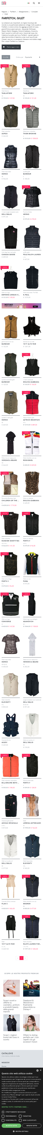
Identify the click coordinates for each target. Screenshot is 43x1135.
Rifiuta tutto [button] (32, 1126)
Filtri (6, 57)
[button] (21, 1107)
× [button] (40, 1070)
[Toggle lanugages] (28, 3)
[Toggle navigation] (39, 3)
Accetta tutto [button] (11, 1126)
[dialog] (21, 1101)
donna (4, 1066)
